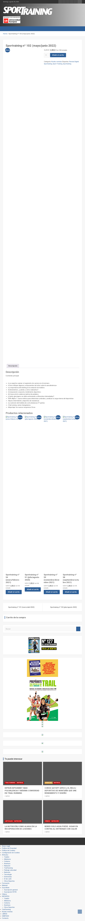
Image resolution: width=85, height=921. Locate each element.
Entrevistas (8, 877)
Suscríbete (5, 888)
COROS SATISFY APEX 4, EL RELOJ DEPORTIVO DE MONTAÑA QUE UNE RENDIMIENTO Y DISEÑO (60, 790)
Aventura (48, 782)
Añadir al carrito (58, 55)
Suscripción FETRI (10, 892)
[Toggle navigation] (5, 28)
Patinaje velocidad (10, 870)
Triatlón (6, 857)
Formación (5, 883)
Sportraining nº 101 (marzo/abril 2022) (21, 607)
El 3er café (7, 879)
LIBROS (4, 914)
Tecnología (8, 874)
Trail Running (10, 782)
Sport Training (57, 64)
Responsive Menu (80, 2)
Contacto (5, 918)
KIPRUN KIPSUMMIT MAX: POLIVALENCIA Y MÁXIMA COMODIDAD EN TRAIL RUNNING (22, 790)
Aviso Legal (6, 846)
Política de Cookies (8, 850)
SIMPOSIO (5, 916)
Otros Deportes (9, 881)
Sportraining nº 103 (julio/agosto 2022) (63, 607)
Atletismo (7, 859)
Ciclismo (7, 861)
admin (8, 796)
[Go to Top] (80, 912)
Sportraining (67, 64)
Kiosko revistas (56, 62)
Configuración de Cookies (11, 853)
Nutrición (17, 821)
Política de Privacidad (9, 848)
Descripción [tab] (12, 366)
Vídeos (47, 821)
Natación (7, 866)
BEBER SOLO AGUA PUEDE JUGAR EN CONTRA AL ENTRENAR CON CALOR (61, 827)
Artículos (9, 821)
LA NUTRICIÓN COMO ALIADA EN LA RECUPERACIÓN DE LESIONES (21, 827)
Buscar (78, 629)
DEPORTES (5, 896)
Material (20, 782)
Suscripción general (11, 890)
